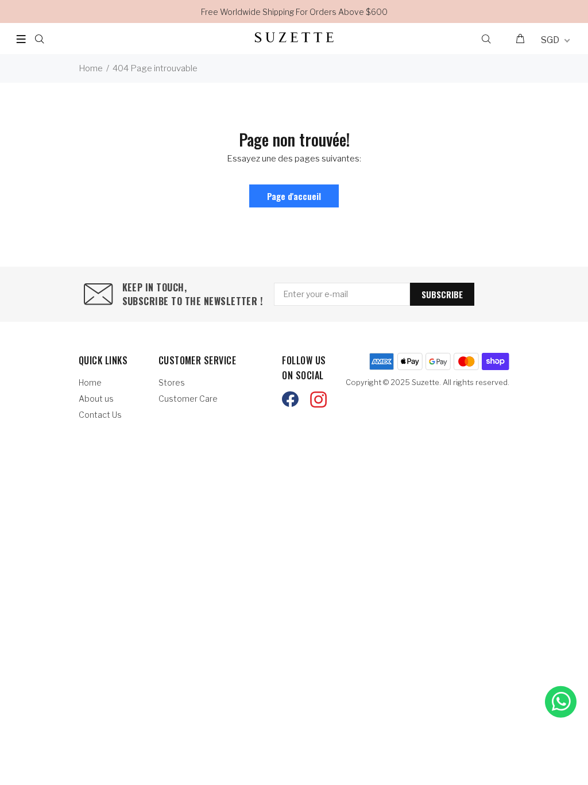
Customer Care (188, 398)
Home (91, 68)
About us (96, 398)
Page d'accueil (294, 196)
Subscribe (442, 294)
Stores (171, 382)
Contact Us (100, 415)
